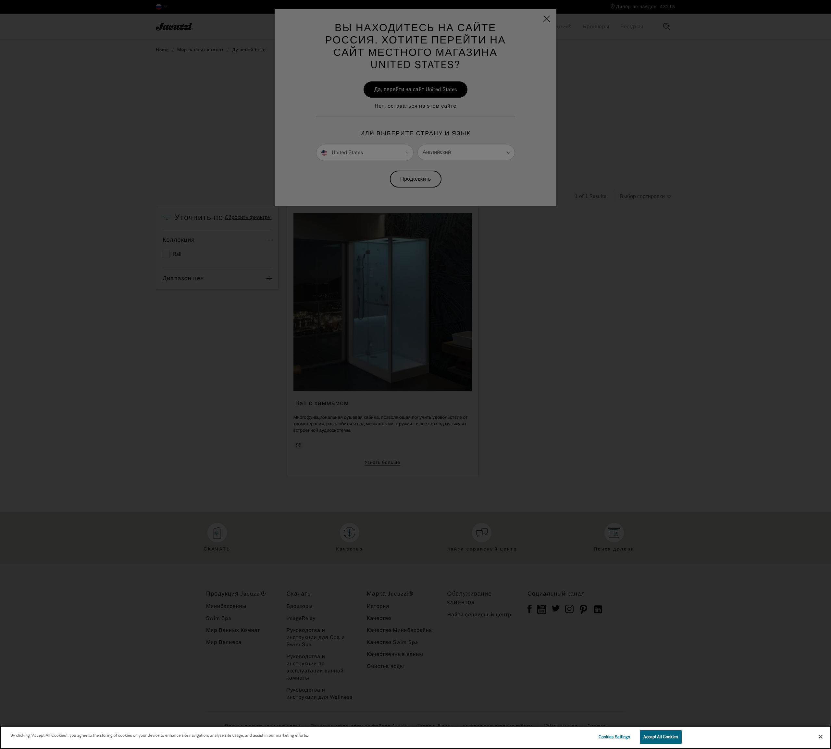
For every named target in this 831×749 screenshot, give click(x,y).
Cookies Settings (614, 737)
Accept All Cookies (660, 737)
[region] (415, 737)
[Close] (820, 737)
